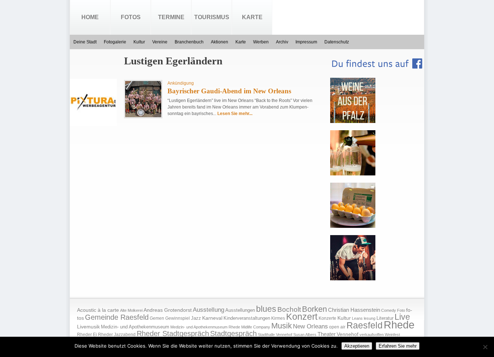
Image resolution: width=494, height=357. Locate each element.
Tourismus (211, 17)
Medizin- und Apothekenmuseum (135, 327)
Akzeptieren (356, 346)
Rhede (399, 325)
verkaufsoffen (371, 334)
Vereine (159, 41)
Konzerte (327, 318)
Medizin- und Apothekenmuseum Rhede (205, 327)
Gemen (157, 318)
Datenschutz (336, 41)
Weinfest (392, 334)
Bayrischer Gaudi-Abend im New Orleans (229, 91)
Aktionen (219, 41)
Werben (261, 41)
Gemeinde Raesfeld (117, 317)
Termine (171, 17)
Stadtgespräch (233, 333)
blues (266, 309)
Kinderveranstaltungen (246, 318)
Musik (281, 325)
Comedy (388, 310)
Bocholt (289, 309)
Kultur (139, 41)
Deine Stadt (85, 41)
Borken (314, 309)
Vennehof (347, 334)
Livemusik (88, 327)
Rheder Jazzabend (117, 334)
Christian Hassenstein (354, 310)
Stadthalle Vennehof (275, 334)
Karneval (212, 318)
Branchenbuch (189, 41)
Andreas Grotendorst (168, 310)
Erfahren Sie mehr (398, 346)
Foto (401, 310)
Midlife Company (255, 327)
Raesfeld (364, 325)
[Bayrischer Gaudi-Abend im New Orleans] (143, 116)
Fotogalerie (115, 41)
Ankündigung (180, 83)
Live (402, 317)
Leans (357, 318)
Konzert (302, 317)
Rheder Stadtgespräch (173, 333)
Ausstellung (208, 309)
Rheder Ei (87, 334)
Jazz (196, 318)
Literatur (384, 318)
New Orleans (310, 326)
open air (337, 327)
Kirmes (278, 318)
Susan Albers (304, 334)
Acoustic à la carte (98, 310)
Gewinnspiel (177, 318)
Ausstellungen (240, 310)
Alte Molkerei (131, 310)
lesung (369, 318)
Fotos (131, 17)
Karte (252, 17)
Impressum (306, 41)
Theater (327, 334)
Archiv (282, 41)
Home (90, 17)
